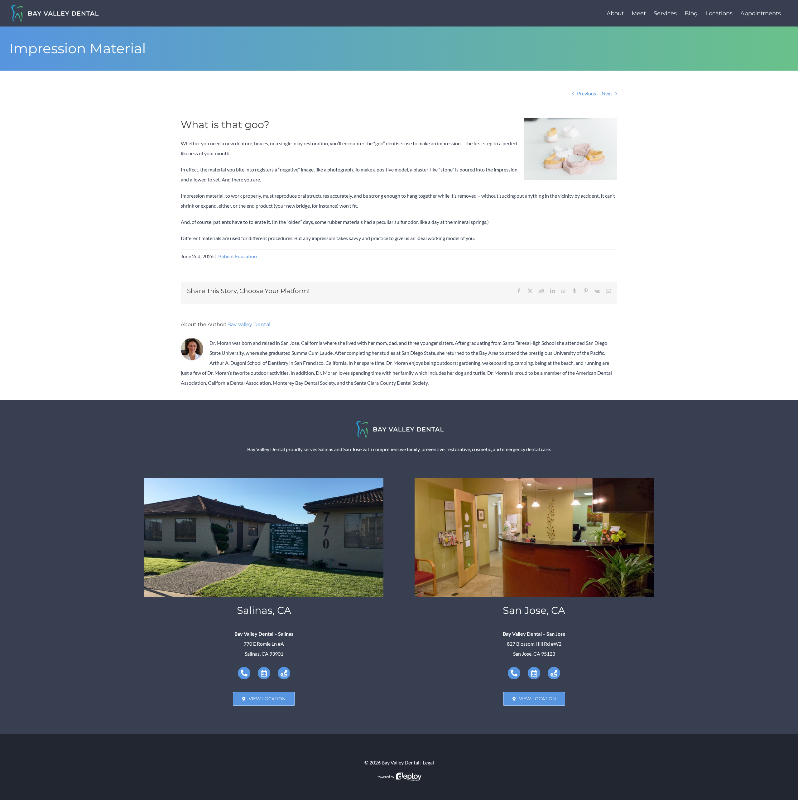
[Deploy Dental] (408, 777)
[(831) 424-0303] (244, 673)
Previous (586, 93)
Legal (428, 762)
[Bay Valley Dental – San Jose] (534, 480)
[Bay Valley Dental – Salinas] (263, 480)
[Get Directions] (284, 673)
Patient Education (237, 256)
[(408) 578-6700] (514, 673)
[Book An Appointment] (264, 673)
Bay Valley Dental (248, 324)
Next (607, 93)
